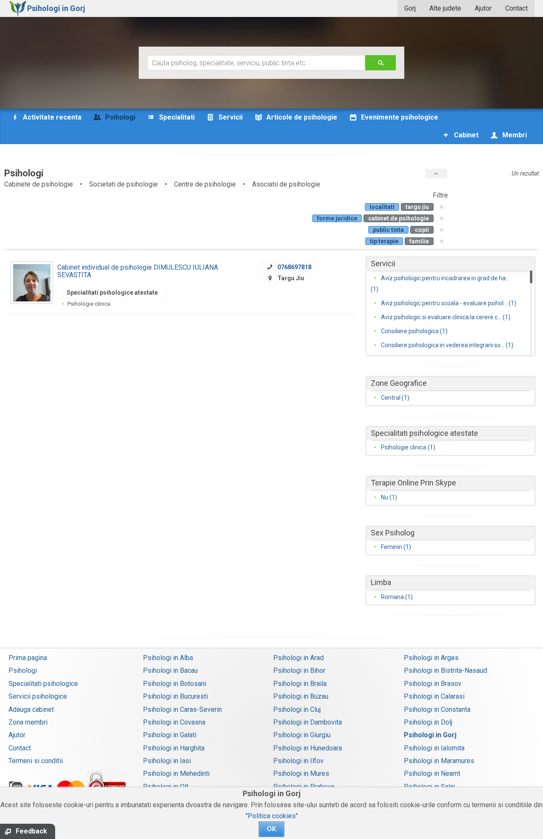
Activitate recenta (51, 117)
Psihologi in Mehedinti (176, 773)
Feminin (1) (396, 547)
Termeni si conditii (35, 761)
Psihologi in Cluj (297, 709)
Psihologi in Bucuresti (175, 696)
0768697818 (294, 267)
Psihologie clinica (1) (408, 447)
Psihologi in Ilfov (298, 761)
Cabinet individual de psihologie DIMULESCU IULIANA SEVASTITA (137, 271)
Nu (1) (389, 497)
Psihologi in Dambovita (307, 722)
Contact (516, 8)
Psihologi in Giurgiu (301, 735)
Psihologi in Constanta (437, 709)
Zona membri (28, 722)
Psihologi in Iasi (167, 761)
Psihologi (22, 670)
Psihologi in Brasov (433, 684)
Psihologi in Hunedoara (307, 748)
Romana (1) (397, 597)
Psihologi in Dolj (428, 722)
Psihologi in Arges (431, 658)
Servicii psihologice (37, 696)
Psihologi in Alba (168, 658)
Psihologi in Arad (298, 658)
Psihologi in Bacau (170, 670)
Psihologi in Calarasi (434, 696)
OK (271, 829)
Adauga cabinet (31, 709)
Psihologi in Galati (169, 735)
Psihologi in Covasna (174, 722)
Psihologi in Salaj (429, 787)
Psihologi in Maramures (439, 761)
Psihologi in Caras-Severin (182, 709)
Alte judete (445, 8)
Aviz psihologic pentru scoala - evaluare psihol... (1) (448, 303)
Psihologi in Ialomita (434, 748)
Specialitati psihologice (43, 684)
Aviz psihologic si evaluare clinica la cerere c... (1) (445, 317)
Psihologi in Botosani (174, 684)
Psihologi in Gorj (430, 735)
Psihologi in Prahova (303, 787)
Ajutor (483, 8)
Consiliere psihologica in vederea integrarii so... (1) (447, 345)
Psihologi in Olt (165, 787)
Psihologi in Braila (300, 684)
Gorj (410, 8)
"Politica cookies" (272, 816)
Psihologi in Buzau (300, 696)
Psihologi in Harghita (173, 748)
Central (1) (395, 397)
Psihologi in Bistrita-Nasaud (445, 670)
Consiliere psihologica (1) (414, 331)
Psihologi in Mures (301, 773)
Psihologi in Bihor (299, 670)
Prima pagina (27, 658)
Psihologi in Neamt (432, 773)
